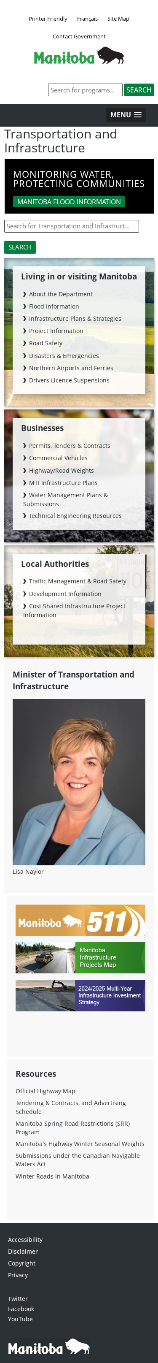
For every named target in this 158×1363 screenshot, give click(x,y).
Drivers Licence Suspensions (69, 380)
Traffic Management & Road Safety (77, 581)
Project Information (56, 331)
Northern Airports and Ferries (71, 368)
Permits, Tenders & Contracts (69, 446)
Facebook (21, 1309)
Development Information (65, 594)
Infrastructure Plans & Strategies (75, 318)
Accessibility (25, 1240)
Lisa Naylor (28, 871)
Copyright (21, 1263)
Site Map (118, 18)
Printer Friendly (48, 18)
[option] (79, 188)
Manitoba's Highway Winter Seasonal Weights (80, 1144)
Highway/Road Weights (61, 470)
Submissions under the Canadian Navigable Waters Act (78, 1160)
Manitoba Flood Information (69, 201)
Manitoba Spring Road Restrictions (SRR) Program (73, 1127)
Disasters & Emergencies (64, 356)
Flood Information (54, 306)
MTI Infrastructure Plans (63, 483)
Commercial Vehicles (58, 458)
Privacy (18, 1275)
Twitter (18, 1299)
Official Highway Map (45, 1091)
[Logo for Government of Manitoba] (79, 61)
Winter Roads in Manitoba (52, 1176)
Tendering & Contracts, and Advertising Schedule (71, 1107)
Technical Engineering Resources (75, 516)
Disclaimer (23, 1251)
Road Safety (45, 343)
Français (87, 18)
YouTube (20, 1319)
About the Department (61, 294)
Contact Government (79, 36)
